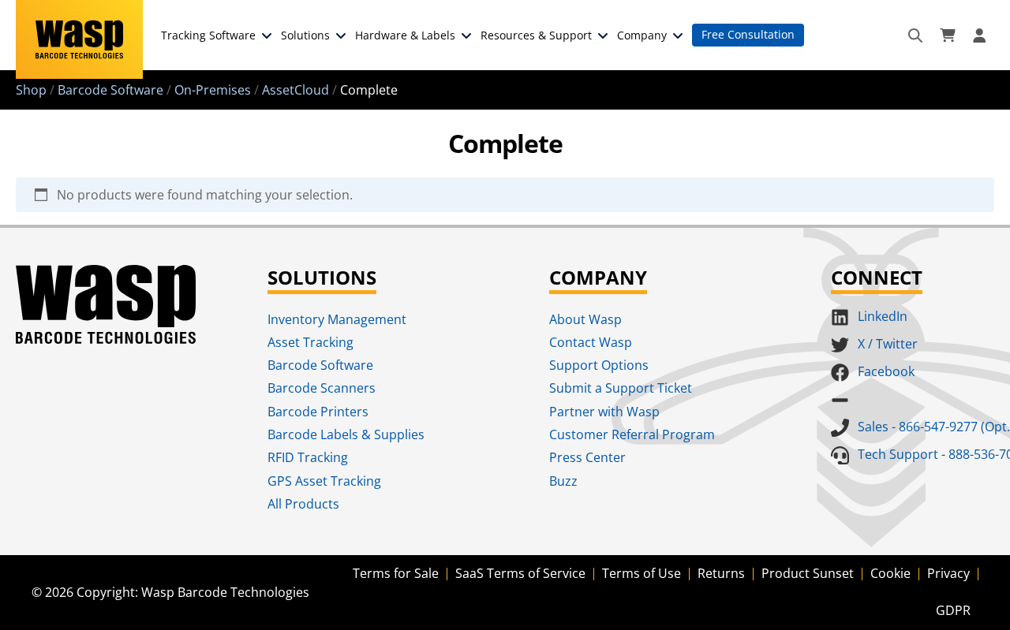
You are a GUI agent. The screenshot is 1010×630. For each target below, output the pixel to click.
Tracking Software (208, 35)
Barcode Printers (317, 411)
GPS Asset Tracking (324, 481)
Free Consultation (748, 34)
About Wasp (585, 319)
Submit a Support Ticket (620, 388)
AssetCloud (295, 90)
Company (642, 35)
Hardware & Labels (405, 35)
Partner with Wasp (604, 411)
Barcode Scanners (321, 388)
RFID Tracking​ (307, 457)
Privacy (948, 573)
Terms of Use (641, 573)
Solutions (305, 35)
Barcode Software (110, 90)
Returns (721, 573)
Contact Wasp (590, 342)
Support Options (599, 365)
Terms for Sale (396, 573)
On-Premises (212, 90)
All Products (303, 504)
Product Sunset (807, 573)
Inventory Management (336, 319)
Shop (31, 90)
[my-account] (981, 35)
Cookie (890, 573)
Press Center (587, 457)
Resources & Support (536, 35)
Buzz (563, 481)
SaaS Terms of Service (520, 573)
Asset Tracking (310, 342)
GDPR (953, 610)
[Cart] (947, 35)
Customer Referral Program (632, 434)
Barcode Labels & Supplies (346, 434)
